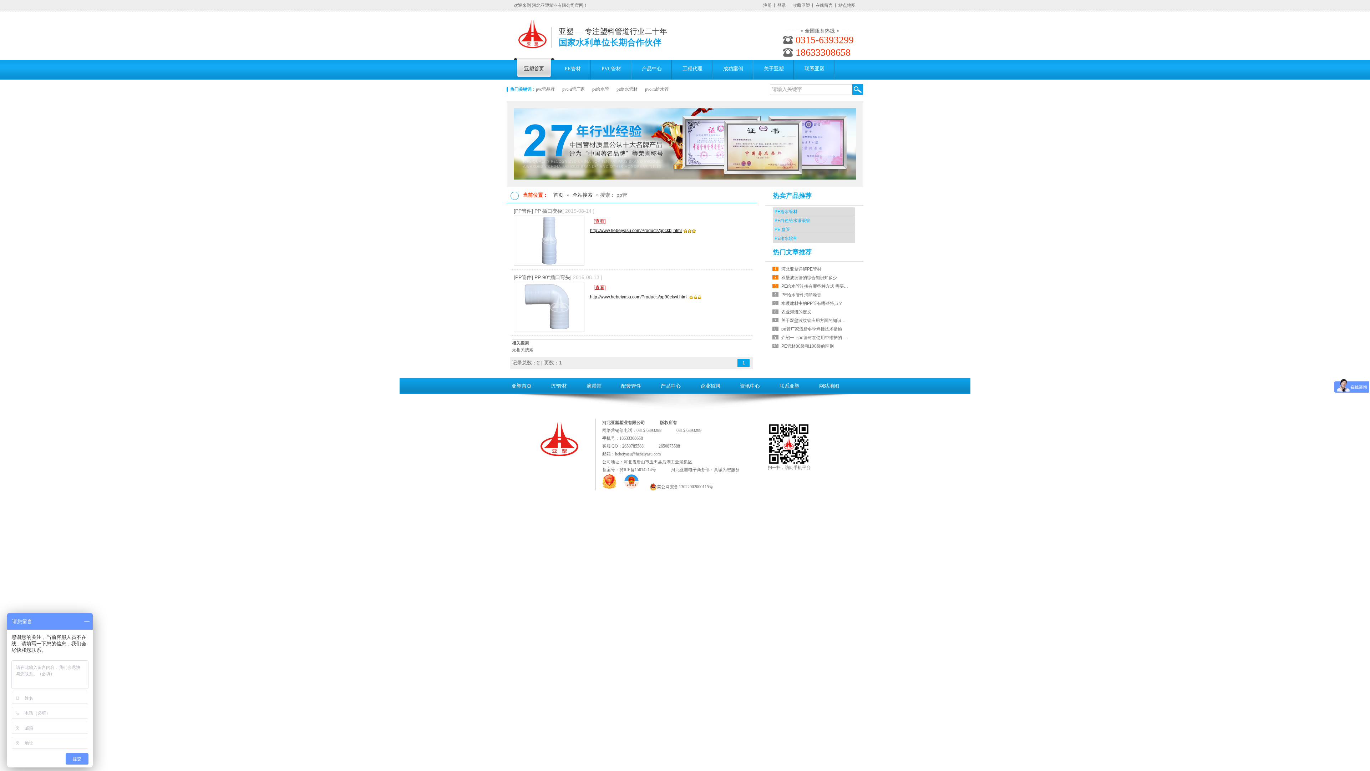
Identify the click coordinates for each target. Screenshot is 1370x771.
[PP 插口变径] (552, 241)
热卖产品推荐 (792, 195)
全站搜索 (583, 195)
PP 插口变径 (548, 211)
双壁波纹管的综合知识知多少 (809, 277)
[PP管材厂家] (685, 144)
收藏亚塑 (801, 5)
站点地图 (847, 5)
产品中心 (671, 386)
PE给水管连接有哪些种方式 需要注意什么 (815, 286)
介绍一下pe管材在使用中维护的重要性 (815, 337)
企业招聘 (710, 386)
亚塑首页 (522, 386)
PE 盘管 (782, 229)
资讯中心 (750, 386)
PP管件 (523, 211)
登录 (781, 5)
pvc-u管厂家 (573, 89)
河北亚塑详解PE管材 (801, 269)
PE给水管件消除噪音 (801, 294)
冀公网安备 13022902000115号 (685, 486)
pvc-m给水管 (657, 89)
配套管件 (631, 386)
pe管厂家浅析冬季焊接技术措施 (811, 329)
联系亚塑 (790, 386)
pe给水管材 (627, 89)
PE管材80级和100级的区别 (807, 346)
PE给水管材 (786, 211)
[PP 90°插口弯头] (552, 307)
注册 (767, 5)
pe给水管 (600, 89)
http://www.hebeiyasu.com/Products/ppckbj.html (636, 230)
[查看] (600, 221)
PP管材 (559, 386)
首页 (558, 195)
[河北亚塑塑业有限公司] (532, 38)
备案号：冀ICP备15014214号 (629, 469)
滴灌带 (594, 386)
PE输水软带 (786, 238)
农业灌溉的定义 (796, 311)
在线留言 (824, 5)
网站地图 (829, 386)
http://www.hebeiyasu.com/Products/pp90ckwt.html (638, 296)
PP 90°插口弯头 (552, 277)
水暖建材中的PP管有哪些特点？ (812, 303)
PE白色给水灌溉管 (792, 220)
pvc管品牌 (545, 89)
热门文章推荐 (792, 252)
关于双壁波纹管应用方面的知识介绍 (815, 320)
